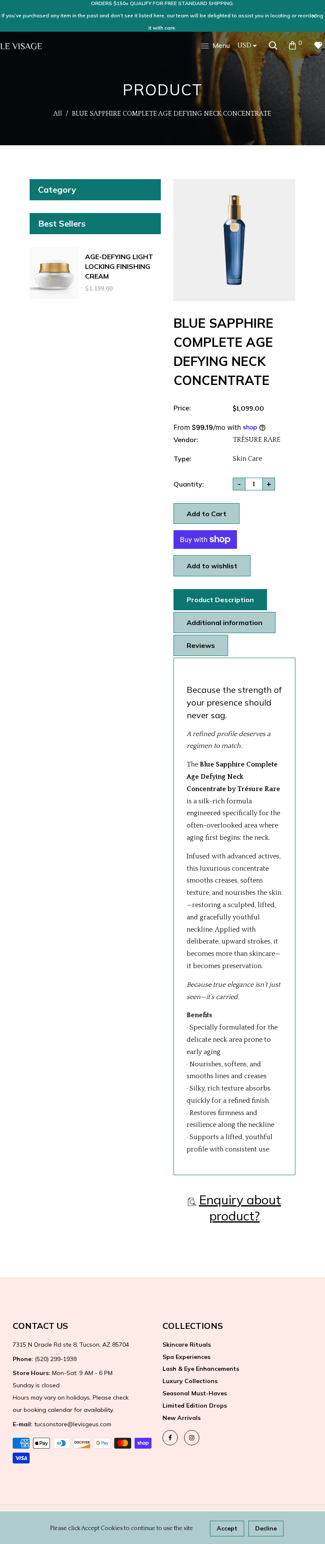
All (57, 113)
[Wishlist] (318, 45)
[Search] (273, 45)
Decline (266, 1528)
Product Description (220, 599)
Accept (227, 1528)
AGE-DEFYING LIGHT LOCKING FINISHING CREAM (119, 266)
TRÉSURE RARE (257, 439)
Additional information (224, 622)
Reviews (201, 645)
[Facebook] (170, 1437)
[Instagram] (191, 1437)
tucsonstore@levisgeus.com (62, 1424)
